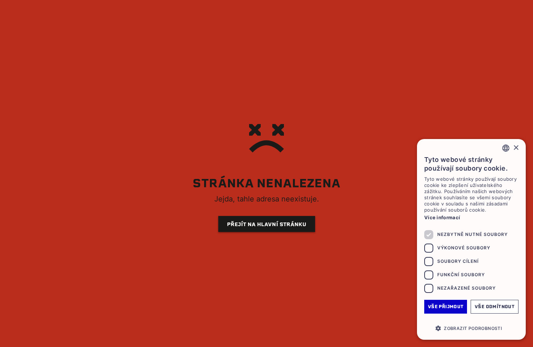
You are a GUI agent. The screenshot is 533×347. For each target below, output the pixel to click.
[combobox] (505, 148)
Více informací (442, 217)
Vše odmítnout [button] (495, 306)
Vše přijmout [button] (446, 306)
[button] (471, 328)
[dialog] (471, 239)
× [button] (515, 148)
